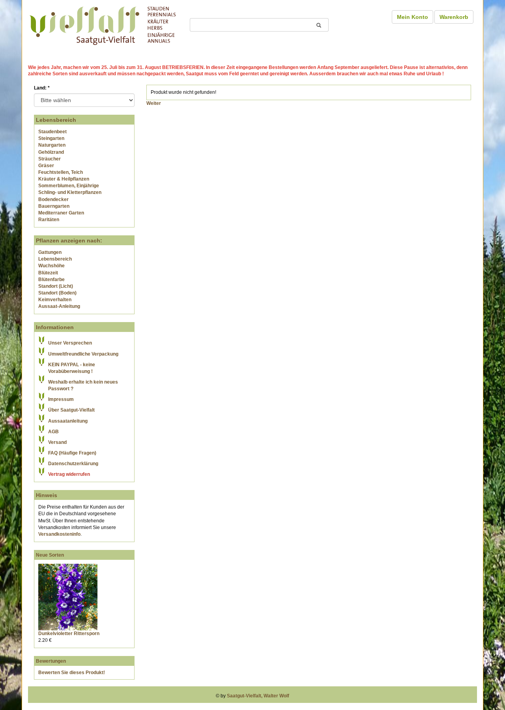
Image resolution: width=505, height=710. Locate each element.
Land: (42, 88)
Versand (57, 442)
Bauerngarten (53, 206)
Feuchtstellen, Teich (60, 172)
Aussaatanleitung (68, 421)
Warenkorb (454, 17)
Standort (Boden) (57, 293)
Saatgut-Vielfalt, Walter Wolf (258, 696)
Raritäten (48, 219)
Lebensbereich (55, 259)
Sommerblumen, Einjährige (68, 185)
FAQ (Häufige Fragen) (72, 453)
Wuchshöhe (51, 265)
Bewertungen (51, 661)
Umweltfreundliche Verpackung (83, 354)
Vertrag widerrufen (69, 474)
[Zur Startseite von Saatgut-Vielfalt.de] (102, 24)
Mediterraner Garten (61, 213)
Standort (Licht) (55, 286)
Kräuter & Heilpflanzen (63, 179)
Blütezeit (48, 273)
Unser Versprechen (70, 343)
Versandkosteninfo (59, 534)
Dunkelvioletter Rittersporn (68, 633)
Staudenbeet (52, 131)
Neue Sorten (50, 555)
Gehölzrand (51, 152)
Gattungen (50, 252)
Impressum (61, 399)
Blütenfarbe (51, 279)
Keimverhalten (54, 299)
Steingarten (51, 138)
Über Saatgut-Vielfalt (71, 410)
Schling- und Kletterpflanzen (69, 192)
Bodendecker (53, 199)
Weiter (153, 103)
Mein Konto (412, 17)
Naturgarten (51, 145)
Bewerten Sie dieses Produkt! (71, 672)
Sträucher (49, 159)
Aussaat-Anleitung (59, 306)
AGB (53, 431)
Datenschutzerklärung (73, 463)
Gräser (46, 165)
